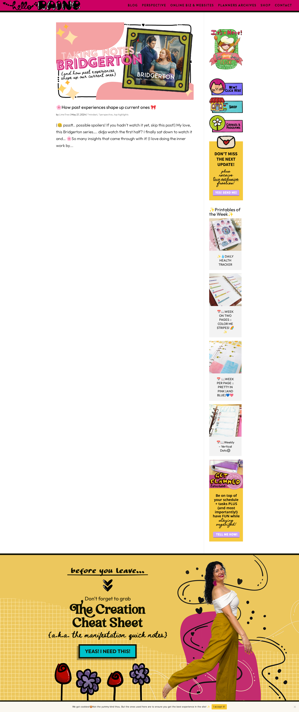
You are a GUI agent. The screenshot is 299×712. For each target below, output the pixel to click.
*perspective (106, 114)
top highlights (121, 114)
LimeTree (64, 114)
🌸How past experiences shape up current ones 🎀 (106, 107)
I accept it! (219, 706)
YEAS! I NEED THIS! (107, 651)
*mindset (92, 114)
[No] (294, 707)
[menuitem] (133, 5)
